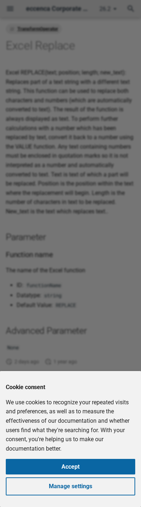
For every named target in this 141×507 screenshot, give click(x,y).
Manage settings (70, 486)
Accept (70, 466)
